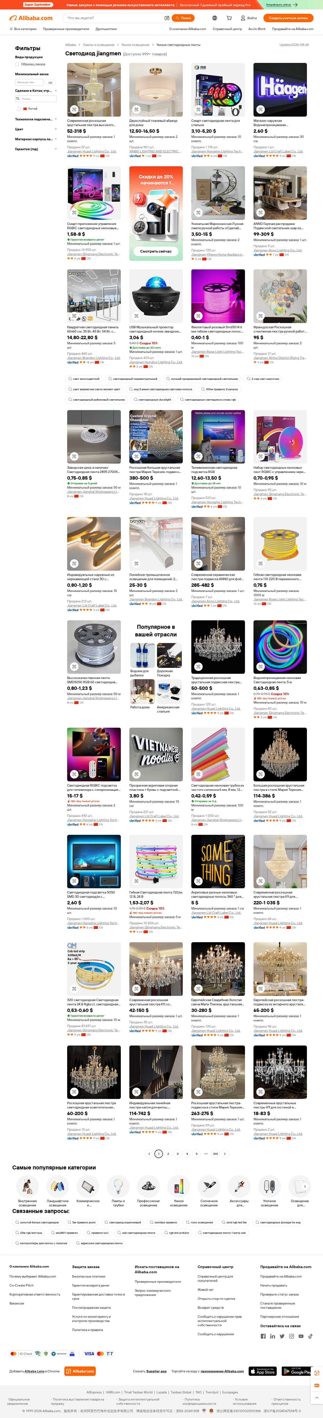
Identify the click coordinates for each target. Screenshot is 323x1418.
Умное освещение (135, 45)
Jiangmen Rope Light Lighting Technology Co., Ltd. (218, 352)
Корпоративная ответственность (34, 1294)
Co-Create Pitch (21, 1285)
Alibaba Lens (34, 1371)
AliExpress (94, 1392)
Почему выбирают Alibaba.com (32, 1276)
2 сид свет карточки (265, 379)
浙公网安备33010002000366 (239, 1411)
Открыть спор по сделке (216, 1298)
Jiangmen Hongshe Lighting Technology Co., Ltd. (218, 151)
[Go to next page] (225, 1154)
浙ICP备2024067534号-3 (282, 1411)
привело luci (100, 1232)
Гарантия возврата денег (91, 1285)
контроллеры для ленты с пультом (43, 1243)
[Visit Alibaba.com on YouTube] (301, 1336)
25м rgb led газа (31, 1232)
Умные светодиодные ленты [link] (179, 45)
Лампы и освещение (98, 45)
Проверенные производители (158, 1281)
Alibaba (70, 45)
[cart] (230, 19)
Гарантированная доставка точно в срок (98, 1296)
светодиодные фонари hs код (280, 1222)
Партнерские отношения (279, 1316)
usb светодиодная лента (138, 1232)
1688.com (113, 1392)
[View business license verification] (204, 1411)
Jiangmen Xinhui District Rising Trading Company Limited (280, 358)
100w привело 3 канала (222, 389)
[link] (317, 1373)
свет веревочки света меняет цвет (96, 389)
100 (215, 1153)
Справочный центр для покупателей (215, 1278)
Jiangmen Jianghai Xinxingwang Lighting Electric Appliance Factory (94, 492)
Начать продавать (273, 1285)
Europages (230, 1392)
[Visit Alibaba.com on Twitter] (282, 1336)
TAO (198, 1392)
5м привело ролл (84, 1222)
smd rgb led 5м (237, 1222)
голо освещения (202, 1222)
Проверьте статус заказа (279, 1294)
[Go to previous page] (149, 1154)
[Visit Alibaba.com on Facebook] (263, 1336)
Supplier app (156, 1371)
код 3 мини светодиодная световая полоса (163, 389)
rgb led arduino (179, 1232)
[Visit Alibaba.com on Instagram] (291, 1336)
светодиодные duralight (155, 399)
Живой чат (206, 1289)
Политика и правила (87, 1330)
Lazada (162, 1392)
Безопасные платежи (88, 1276)
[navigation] (36, 600)
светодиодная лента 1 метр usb (224, 1232)
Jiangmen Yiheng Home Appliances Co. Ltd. (218, 254)
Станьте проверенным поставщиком (277, 1305)
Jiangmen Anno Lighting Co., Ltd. (277, 250)
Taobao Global (181, 1392)
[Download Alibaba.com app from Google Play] (298, 1371)
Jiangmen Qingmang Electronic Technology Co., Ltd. (94, 254)
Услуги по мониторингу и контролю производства (91, 1319)
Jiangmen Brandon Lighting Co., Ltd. (93, 358)
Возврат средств (211, 1307)
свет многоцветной (86, 379)
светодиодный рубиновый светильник (99, 399)
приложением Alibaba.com (222, 1371)
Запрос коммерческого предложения (153, 1293)
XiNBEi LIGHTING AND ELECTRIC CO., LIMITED (156, 151)
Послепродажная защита (91, 1307)
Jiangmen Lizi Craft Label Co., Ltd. (278, 151)
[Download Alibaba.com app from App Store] (263, 1371)
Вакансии (16, 1303)
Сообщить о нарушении (216, 1334)
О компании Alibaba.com (29, 1266)
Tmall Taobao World (138, 1392)
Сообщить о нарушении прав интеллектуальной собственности (220, 1321)
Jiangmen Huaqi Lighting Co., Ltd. (91, 151)
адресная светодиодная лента (101, 1243)
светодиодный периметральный (135, 379)
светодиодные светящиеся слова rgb (210, 399)
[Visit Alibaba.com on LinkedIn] (272, 1336)
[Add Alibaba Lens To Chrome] (80, 1371)
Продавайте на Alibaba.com (281, 1276)
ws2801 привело (67, 1232)
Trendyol (211, 1392)
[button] (167, 18)
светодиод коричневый (125, 1222)
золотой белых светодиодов (39, 1222)
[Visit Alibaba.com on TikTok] (310, 1336)
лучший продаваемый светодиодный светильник (204, 379)
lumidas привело (166, 1222)
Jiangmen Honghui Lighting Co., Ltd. (156, 362)
